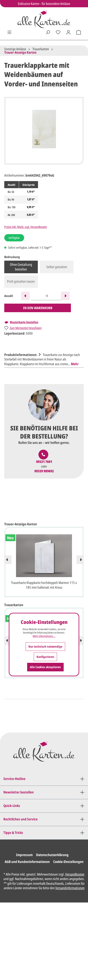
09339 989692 (44, 471)
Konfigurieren (45, 657)
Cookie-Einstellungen (68, 861)
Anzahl (8, 296)
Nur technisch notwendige (45, 646)
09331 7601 (44, 461)
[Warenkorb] (78, 32)
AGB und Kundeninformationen (27, 861)
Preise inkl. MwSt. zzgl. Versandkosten (25, 227)
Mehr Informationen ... (44, 636)
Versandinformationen (70, 888)
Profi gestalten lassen (21, 281)
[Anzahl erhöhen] (65, 296)
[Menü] (9, 32)
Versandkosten (74, 874)
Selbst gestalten (56, 266)
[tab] (43, 358)
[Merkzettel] (58, 32)
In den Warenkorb (37, 308)
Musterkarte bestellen (24, 322)
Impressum (24, 854)
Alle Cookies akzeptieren (45, 667)
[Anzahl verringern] (25, 296)
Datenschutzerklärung (52, 854)
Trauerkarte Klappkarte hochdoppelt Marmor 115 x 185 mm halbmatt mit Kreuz (44, 585)
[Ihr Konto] (68, 32)
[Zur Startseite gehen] (44, 19)
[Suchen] (48, 32)
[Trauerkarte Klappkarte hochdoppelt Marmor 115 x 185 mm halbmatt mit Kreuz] (44, 555)
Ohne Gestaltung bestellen (21, 267)
